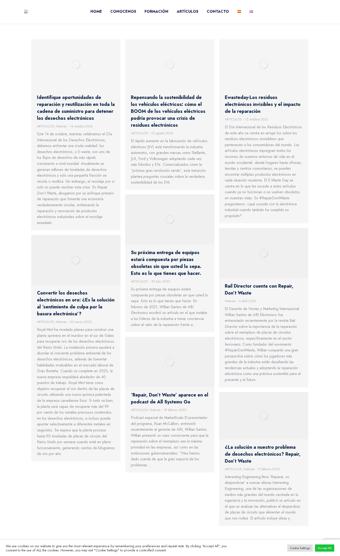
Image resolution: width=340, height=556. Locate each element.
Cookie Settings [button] (300, 548)
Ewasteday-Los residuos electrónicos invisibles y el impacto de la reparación (262, 104)
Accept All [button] (324, 548)
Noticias (61, 126)
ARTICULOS (45, 126)
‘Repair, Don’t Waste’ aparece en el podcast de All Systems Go (169, 398)
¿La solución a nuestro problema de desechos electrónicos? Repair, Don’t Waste (262, 454)
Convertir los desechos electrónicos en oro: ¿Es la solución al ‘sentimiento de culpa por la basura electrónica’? (75, 303)
